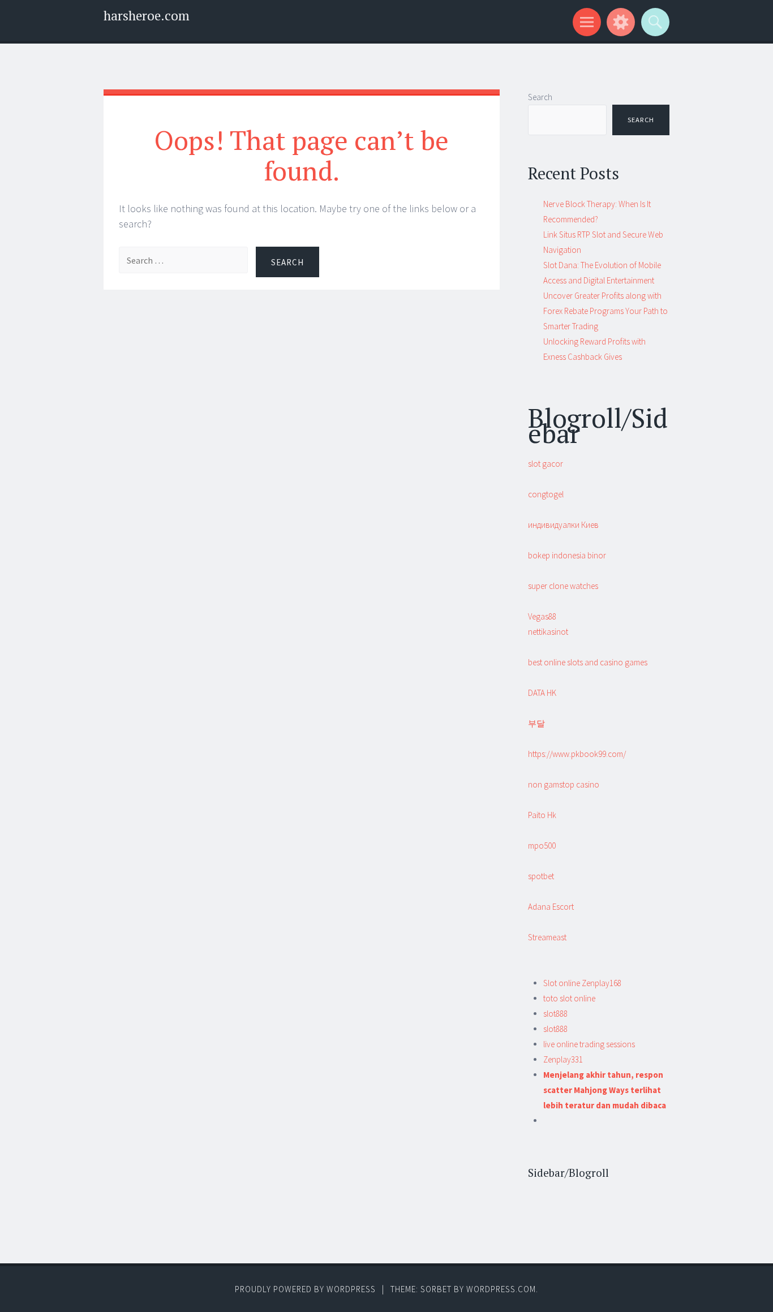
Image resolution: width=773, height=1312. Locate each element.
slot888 (555, 1013)
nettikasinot (548, 631)
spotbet (541, 876)
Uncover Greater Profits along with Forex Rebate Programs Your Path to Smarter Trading (605, 311)
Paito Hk (542, 815)
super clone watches (563, 585)
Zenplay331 (563, 1059)
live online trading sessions (589, 1044)
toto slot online (569, 998)
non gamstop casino (563, 784)
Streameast (547, 937)
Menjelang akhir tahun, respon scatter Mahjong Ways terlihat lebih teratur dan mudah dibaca (604, 1090)
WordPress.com (501, 1289)
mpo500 (542, 845)
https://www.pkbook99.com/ (577, 754)
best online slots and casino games (587, 662)
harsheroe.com (147, 15)
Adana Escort (551, 906)
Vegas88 (542, 616)
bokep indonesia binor (567, 555)
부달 (536, 723)
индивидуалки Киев (563, 524)
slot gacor (545, 463)
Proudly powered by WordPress (305, 1289)
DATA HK (542, 692)
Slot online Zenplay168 (582, 983)
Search (540, 97)
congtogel (546, 494)
